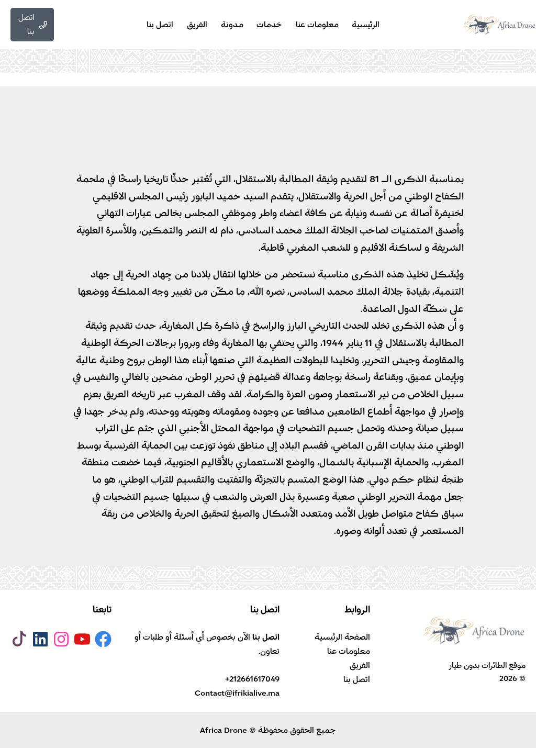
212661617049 (254, 679)
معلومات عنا (348, 651)
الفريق (360, 665)
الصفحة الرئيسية (342, 637)
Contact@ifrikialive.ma (237, 693)
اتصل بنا (356, 679)
